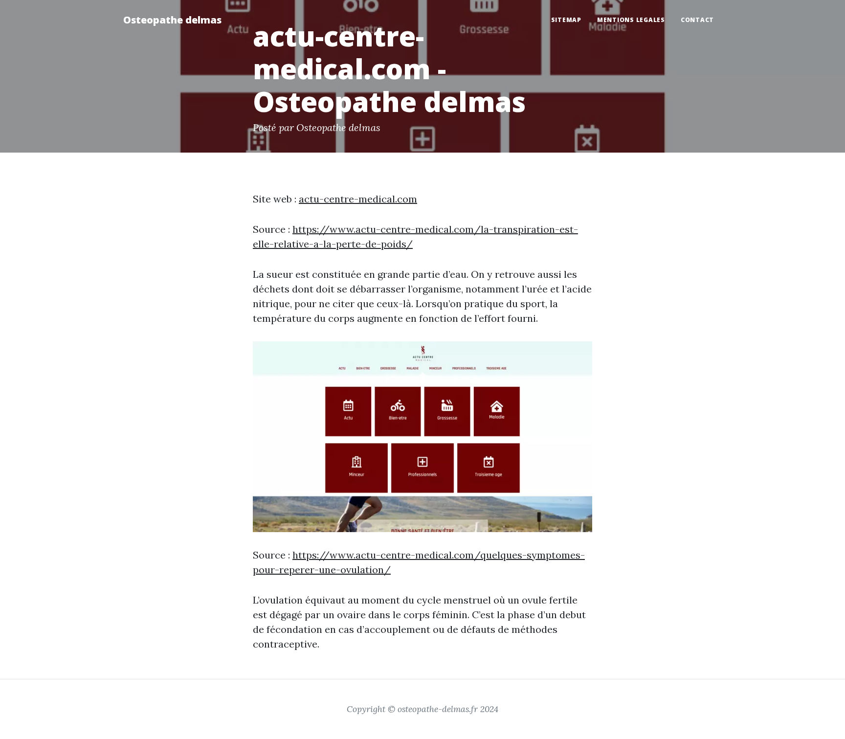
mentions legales (631, 20)
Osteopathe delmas (172, 19)
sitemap (566, 20)
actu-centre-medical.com (358, 199)
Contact (697, 20)
